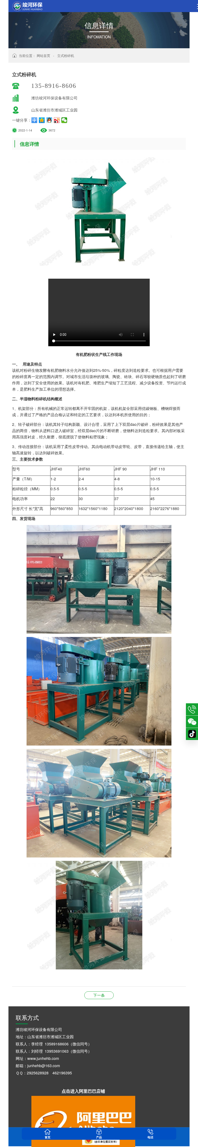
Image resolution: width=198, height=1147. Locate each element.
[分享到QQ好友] (49, 120)
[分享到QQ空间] (42, 120)
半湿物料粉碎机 (99, 995)
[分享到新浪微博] (57, 120)
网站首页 (43, 55)
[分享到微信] (64, 120)
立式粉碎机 (65, 55)
